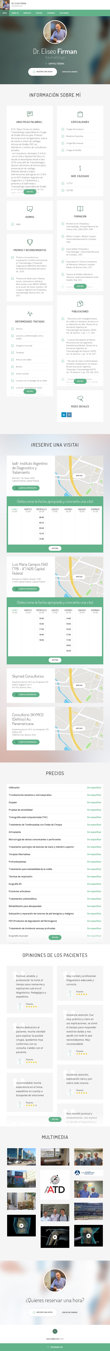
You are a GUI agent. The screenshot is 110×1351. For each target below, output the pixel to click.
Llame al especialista (27, 488)
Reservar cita (57, 1347)
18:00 (41, 634)
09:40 (41, 528)
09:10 (41, 522)
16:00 (41, 618)
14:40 (68, 618)
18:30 (41, 640)
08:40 (41, 517)
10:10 (41, 533)
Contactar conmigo (69, 72)
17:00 (68, 634)
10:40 (41, 539)
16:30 (41, 623)
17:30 (41, 629)
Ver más (30, 192)
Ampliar (79, 476)
